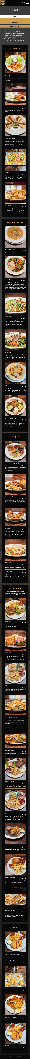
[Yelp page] (24, 2)
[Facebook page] (20, 2)
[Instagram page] (22, 2)
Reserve (19, 1057)
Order (10, 1057)
